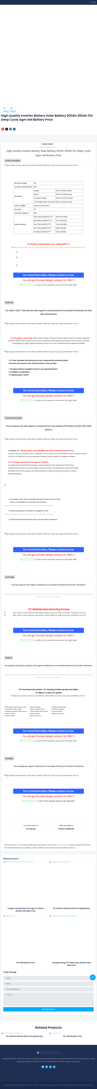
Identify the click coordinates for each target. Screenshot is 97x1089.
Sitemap (79, 1085)
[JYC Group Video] (48, 439)
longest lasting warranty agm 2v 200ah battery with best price (25, 909)
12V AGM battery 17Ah (25, 962)
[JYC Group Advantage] (48, 323)
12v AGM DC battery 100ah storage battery (71, 908)
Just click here (27, 285)
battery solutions (63, 845)
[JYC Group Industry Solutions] (48, 696)
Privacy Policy (88, 1085)
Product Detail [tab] (47, 144)
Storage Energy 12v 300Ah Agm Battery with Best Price (71, 963)
